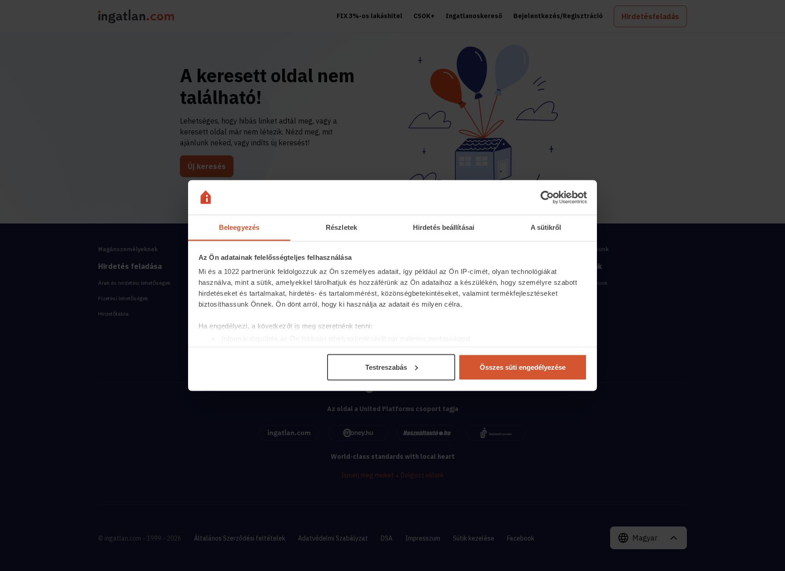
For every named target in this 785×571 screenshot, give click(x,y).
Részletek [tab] (341, 227)
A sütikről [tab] (546, 227)
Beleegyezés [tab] (239, 227)
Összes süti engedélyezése (523, 367)
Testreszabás (386, 367)
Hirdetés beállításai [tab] (443, 227)
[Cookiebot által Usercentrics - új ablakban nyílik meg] (547, 197)
